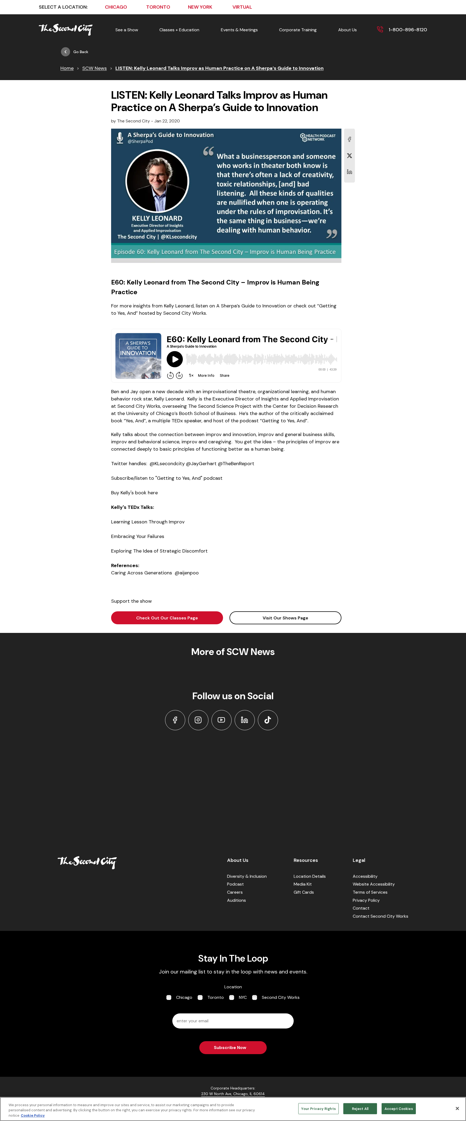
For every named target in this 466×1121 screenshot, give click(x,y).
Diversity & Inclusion (247, 876)
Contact (361, 908)
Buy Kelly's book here (134, 492)
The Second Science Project (219, 406)
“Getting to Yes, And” (283, 420)
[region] (233, 1109)
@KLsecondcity (167, 463)
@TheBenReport (236, 463)
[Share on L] (349, 139)
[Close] (457, 1108)
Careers (235, 892)
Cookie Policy (33, 1115)
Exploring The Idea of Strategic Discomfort (159, 551)
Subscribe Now (230, 1047)
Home (67, 68)
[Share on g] (349, 155)
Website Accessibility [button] (374, 884)
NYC (243, 997)
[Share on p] (349, 171)
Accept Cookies (399, 1108)
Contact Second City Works (380, 916)
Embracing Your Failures (137, 536)
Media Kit (303, 884)
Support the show (131, 601)
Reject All (360, 1108)
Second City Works (138, 406)
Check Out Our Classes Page (167, 618)
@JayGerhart (201, 463)
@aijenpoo (187, 573)
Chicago (184, 997)
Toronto (215, 997)
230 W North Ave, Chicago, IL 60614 (233, 1093)
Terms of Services (370, 892)
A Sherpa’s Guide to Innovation (251, 306)
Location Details (310, 876)
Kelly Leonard (169, 399)
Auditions (236, 900)
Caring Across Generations (141, 573)
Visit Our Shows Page (285, 618)
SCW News (94, 68)
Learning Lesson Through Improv (147, 522)
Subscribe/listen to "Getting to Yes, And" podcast (166, 478)
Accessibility (365, 876)
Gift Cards (304, 892)
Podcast (235, 884)
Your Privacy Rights (318, 1108)
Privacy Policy (366, 900)
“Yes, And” (135, 420)
